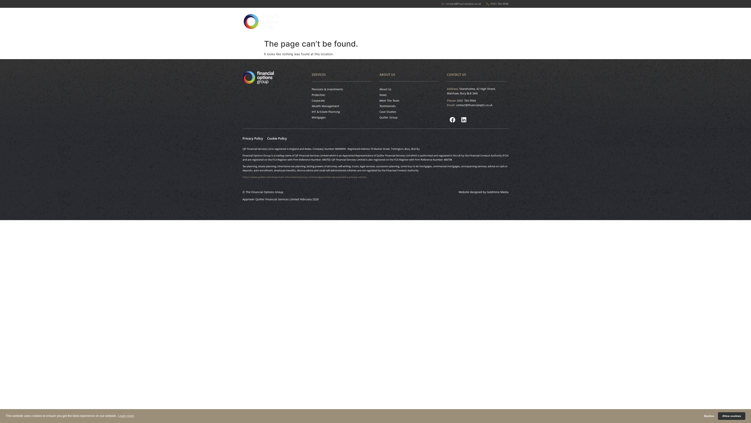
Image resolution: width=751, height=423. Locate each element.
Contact (502, 23)
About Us (384, 23)
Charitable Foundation (442, 23)
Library (485, 23)
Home (366, 23)
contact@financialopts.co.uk (474, 105)
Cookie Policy (277, 138)
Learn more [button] (126, 416)
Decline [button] (709, 416)
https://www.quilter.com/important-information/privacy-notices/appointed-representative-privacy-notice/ (304, 177)
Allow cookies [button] (731, 416)
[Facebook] (452, 120)
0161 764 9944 (466, 100)
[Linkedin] (464, 120)
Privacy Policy (253, 138)
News (470, 23)
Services (408, 23)
